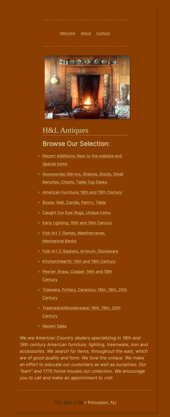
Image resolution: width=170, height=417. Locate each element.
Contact (103, 33)
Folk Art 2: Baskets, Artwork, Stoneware (80, 251)
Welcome (67, 33)
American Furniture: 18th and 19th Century (82, 192)
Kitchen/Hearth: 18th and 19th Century (79, 261)
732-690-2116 (68, 402)
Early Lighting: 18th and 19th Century (77, 222)
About (86, 33)
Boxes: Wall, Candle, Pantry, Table (74, 202)
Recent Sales (54, 326)
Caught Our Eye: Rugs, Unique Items (76, 212)
